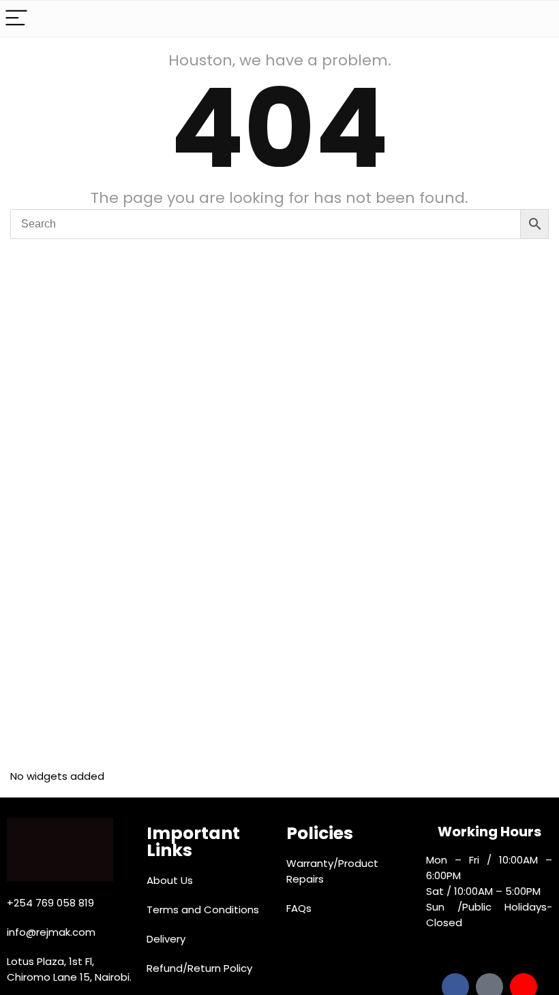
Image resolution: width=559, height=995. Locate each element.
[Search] (538, 19)
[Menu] (16, 19)
